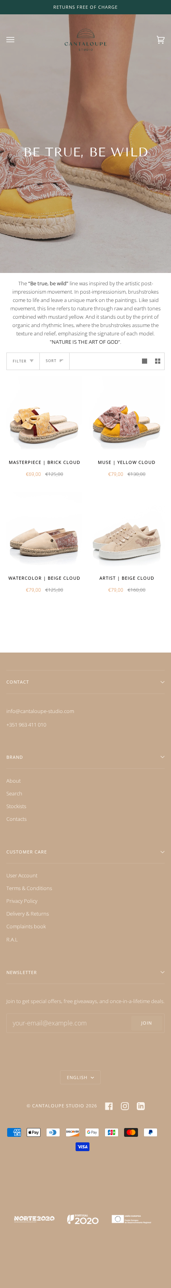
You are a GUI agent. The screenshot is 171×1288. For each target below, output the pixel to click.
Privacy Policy (21, 900)
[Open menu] (18, 39)
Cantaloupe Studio (58, 1106)
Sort (51, 360)
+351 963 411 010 (26, 724)
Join (146, 1023)
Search (14, 793)
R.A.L (12, 939)
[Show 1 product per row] (144, 361)
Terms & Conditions (29, 888)
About (13, 780)
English (78, 1077)
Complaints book (26, 926)
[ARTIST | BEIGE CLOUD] (127, 530)
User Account (21, 875)
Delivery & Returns (27, 913)
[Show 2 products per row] (157, 361)
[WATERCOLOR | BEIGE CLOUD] (44, 530)
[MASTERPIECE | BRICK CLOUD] (44, 414)
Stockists (16, 806)
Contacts (16, 818)
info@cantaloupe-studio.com (40, 711)
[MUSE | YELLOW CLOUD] (127, 414)
